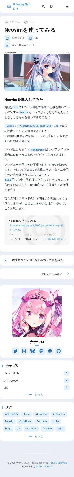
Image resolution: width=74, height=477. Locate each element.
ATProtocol (59, 414)
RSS (53, 462)
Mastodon (31, 428)
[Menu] (67, 6)
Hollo (56, 421)
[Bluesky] (32, 351)
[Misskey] (24, 351)
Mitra (60, 428)
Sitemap (62, 462)
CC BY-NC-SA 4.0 (54, 239)
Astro (27, 414)
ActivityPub (11, 414)
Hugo (8, 428)
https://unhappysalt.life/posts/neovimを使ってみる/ (36, 227)
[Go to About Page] (37, 312)
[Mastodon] (41, 351)
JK (18, 428)
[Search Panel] (43, 6)
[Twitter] (15, 351)
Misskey (47, 428)
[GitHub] (58, 351)
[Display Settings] (51, 6)
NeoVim (23, 45)
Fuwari (48, 466)
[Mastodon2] (50, 351)
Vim (14, 45)
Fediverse (42, 421)
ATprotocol (41, 414)
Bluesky (9, 421)
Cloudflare (25, 421)
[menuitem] (59, 6)
